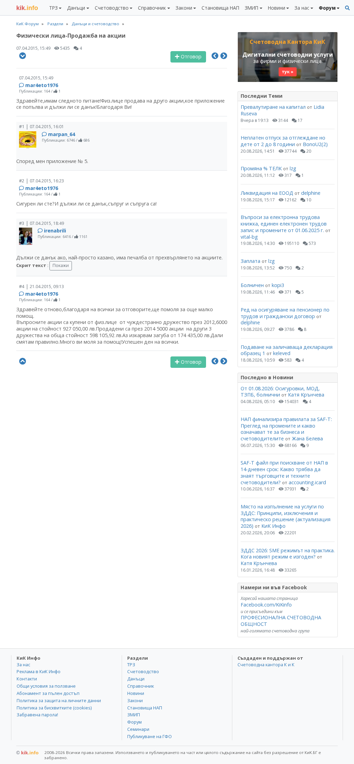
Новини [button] (276, 7)
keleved (281, 353)
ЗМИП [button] (251, 7)
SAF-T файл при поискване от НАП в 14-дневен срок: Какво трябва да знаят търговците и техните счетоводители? (284, 472)
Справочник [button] (152, 7)
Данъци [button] (76, 7)
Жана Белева (307, 438)
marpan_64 (61, 134)
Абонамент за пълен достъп (48, 693)
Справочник (140, 686)
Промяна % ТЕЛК (261, 168)
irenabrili (55, 230)
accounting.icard (307, 482)
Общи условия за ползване (46, 686)
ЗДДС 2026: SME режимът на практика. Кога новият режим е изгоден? (288, 553)
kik (27, 752)
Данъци (136, 679)
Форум (134, 722)
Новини (135, 693)
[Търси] (347, 8)
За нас (23, 664)
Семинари (138, 729)
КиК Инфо (273, 526)
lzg (293, 168)
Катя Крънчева (306, 394)
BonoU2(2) (315, 144)
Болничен (252, 285)
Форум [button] (327, 7)
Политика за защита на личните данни (59, 700)
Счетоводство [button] (112, 7)
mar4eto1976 (41, 85)
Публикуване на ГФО (149, 736)
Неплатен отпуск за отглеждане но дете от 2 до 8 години (283, 140)
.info (27, 7)
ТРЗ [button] (53, 7)
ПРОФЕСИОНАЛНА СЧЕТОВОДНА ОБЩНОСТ (281, 620)
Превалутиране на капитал (273, 107)
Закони (135, 700)
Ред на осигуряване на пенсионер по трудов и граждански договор (285, 312)
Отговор (190, 56)
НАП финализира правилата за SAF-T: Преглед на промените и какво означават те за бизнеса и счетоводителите (286, 429)
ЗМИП (133, 715)
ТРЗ (131, 664)
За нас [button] (302, 7)
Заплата (250, 261)
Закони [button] (184, 7)
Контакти (27, 679)
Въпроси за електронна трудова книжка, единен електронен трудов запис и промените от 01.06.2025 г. (284, 223)
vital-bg (249, 236)
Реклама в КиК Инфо (38, 671)
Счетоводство (143, 671)
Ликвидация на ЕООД (267, 193)
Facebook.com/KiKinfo (266, 604)
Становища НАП (220, 7)
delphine (310, 193)
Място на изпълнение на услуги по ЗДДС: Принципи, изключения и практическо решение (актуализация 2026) (285, 516)
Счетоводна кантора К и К (266, 664)
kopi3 (278, 285)
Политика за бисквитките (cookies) (54, 708)
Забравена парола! (37, 715)
